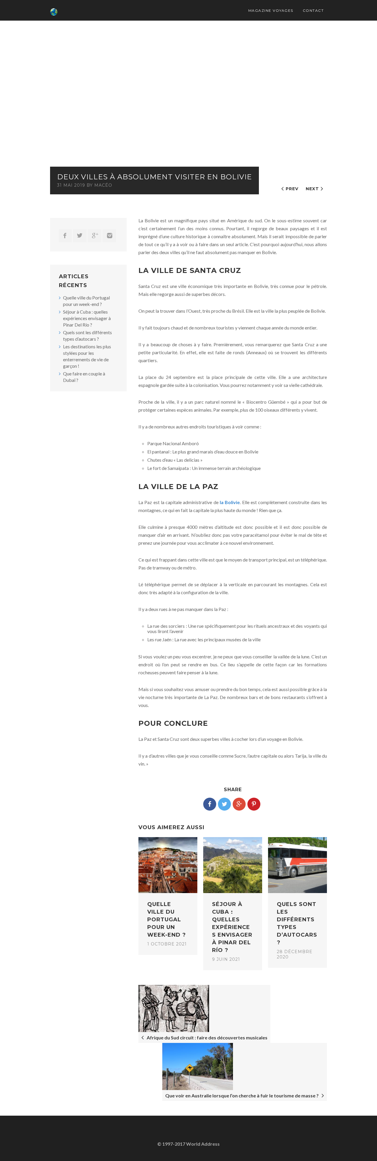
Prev (292, 188)
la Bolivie (230, 502)
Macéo (103, 185)
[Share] (209, 804)
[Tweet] (224, 804)
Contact (313, 10)
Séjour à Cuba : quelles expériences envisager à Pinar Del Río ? (87, 318)
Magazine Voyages (270, 10)
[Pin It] (253, 804)
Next (312, 188)
